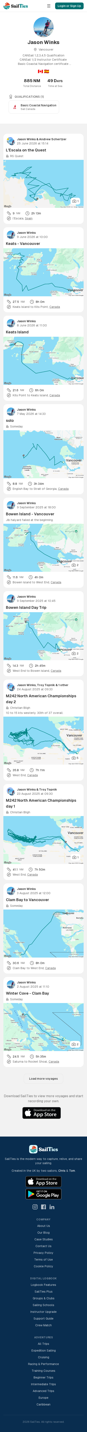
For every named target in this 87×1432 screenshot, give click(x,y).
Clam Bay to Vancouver (27, 900)
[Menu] (49, 6)
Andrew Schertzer (53, 139)
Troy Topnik (46, 685)
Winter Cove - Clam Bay (27, 993)
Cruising (43, 1357)
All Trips (43, 1343)
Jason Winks (26, 139)
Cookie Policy (43, 1266)
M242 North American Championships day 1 (41, 803)
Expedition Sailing (43, 1350)
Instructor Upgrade (43, 1311)
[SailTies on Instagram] (35, 1206)
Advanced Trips (43, 1391)
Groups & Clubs (43, 1298)
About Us (43, 1226)
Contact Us (43, 1246)
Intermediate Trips (43, 1384)
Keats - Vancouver (23, 243)
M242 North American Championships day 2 (41, 699)
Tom (72, 1170)
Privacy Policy (43, 1252)
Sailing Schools (43, 1305)
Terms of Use (43, 1259)
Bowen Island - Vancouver (30, 514)
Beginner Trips (43, 1377)
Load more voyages (43, 1078)
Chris (61, 1170)
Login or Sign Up (69, 6)
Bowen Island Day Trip (26, 607)
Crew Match (43, 1325)
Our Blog (43, 1232)
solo (10, 420)
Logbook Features (43, 1284)
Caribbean (43, 1404)
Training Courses (43, 1370)
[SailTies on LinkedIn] (51, 1206)
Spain (29, 218)
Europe (43, 1397)
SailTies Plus (44, 1291)
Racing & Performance (43, 1364)
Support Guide (43, 1318)
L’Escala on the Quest (26, 150)
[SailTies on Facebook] (43, 1206)
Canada (54, 307)
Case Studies (43, 1239)
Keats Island (17, 332)
